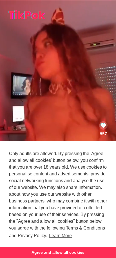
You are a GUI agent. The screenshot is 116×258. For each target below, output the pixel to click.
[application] (58, 120)
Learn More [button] (60, 235)
